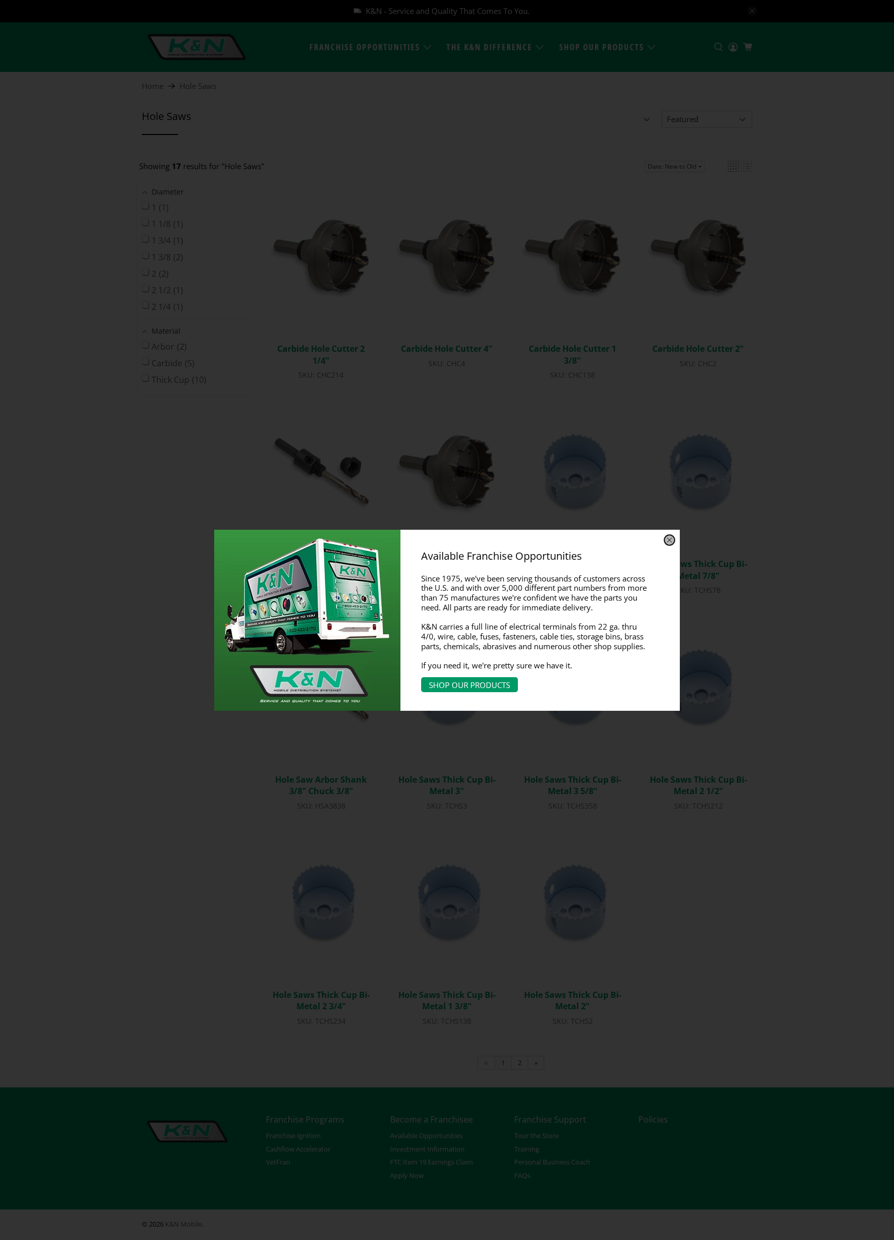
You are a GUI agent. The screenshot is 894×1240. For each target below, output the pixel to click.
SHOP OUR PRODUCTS (469, 685)
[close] (669, 540)
